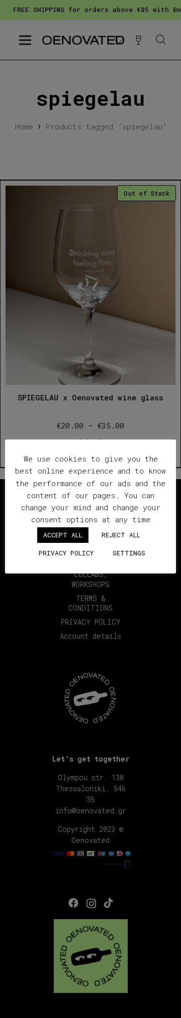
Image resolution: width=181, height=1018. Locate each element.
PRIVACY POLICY (66, 552)
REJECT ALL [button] (121, 534)
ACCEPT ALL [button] (62, 534)
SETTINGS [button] (129, 552)
